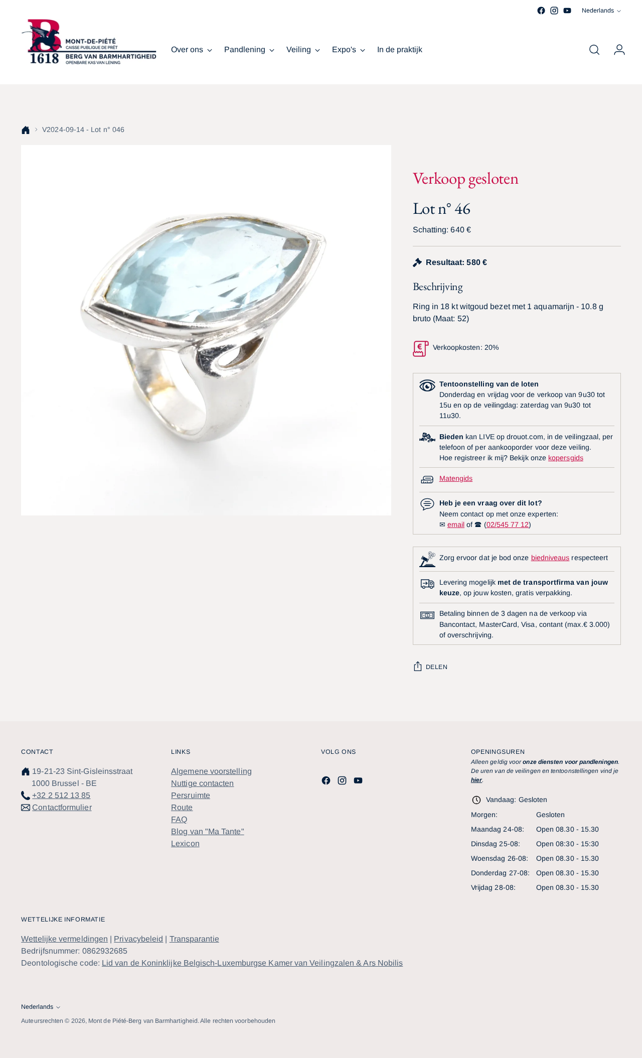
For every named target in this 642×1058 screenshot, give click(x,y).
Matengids (456, 478)
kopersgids (565, 458)
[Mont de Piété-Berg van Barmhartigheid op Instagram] (554, 10)
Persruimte (190, 795)
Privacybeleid (138, 939)
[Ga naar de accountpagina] (615, 50)
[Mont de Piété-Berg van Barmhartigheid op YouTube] (567, 10)
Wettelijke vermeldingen (64, 939)
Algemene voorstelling (211, 771)
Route (182, 807)
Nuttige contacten (202, 783)
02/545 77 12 (508, 524)
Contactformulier (61, 807)
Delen (437, 667)
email (455, 524)
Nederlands (598, 10)
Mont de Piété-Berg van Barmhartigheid (143, 1020)
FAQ (179, 819)
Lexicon (185, 843)
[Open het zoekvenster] (594, 50)
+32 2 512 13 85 (61, 795)
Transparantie (194, 939)
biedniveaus (550, 558)
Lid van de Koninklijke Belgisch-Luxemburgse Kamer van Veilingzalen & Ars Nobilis (252, 963)
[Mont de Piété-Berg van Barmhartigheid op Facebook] (541, 10)
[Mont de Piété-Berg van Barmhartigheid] (88, 41)
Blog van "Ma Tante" (207, 831)
